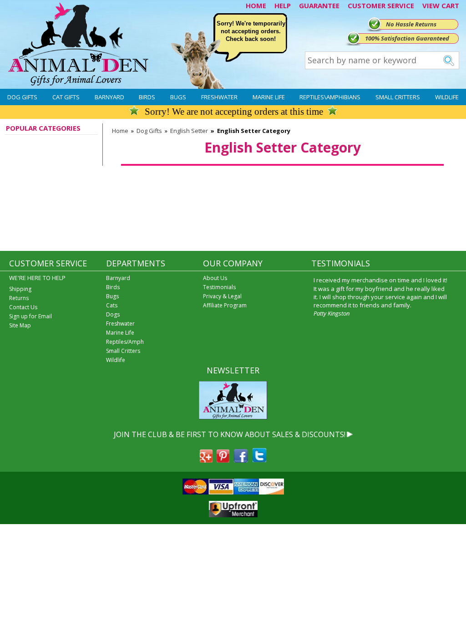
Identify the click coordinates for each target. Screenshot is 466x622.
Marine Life (269, 97)
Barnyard (109, 97)
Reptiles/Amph (125, 342)
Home (120, 131)
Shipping (20, 289)
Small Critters (397, 97)
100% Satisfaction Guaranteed (407, 38)
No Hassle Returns (411, 24)
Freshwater (219, 97)
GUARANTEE (319, 5)
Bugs (178, 97)
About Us (215, 278)
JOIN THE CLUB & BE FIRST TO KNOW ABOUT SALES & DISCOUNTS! (229, 434)
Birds (147, 97)
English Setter (189, 131)
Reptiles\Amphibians (329, 97)
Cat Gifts (66, 97)
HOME (256, 5)
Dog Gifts (22, 97)
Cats (111, 305)
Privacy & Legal (222, 296)
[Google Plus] (206, 460)
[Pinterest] (223, 460)
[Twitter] (259, 460)
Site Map (20, 325)
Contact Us (23, 307)
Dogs (113, 314)
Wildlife (447, 97)
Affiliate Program (225, 305)
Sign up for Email (30, 316)
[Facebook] (240, 460)
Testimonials (219, 287)
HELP (282, 5)
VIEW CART (440, 5)
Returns (19, 298)
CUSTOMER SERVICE (381, 5)
